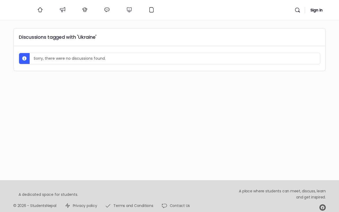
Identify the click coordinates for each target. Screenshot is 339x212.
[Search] (297, 10)
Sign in (316, 10)
